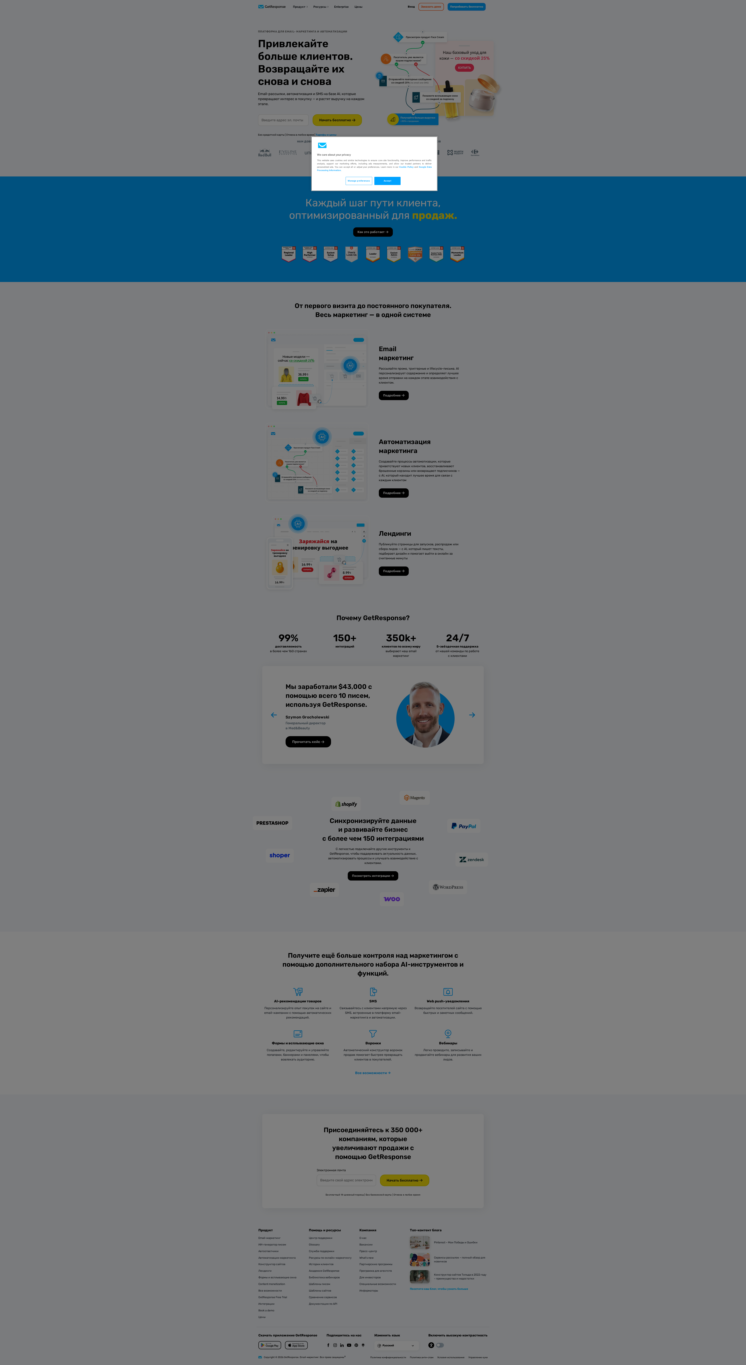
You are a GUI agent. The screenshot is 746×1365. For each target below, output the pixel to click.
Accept (387, 180)
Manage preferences (359, 180)
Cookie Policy (406, 167)
